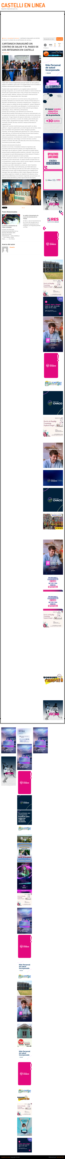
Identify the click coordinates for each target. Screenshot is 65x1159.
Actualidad (10, 38)
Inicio (4, 38)
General (17, 38)
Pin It (23, 207)
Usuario (12, 247)
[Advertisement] (32, 25)
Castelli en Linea (23, 5)
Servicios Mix (60, 1157)
